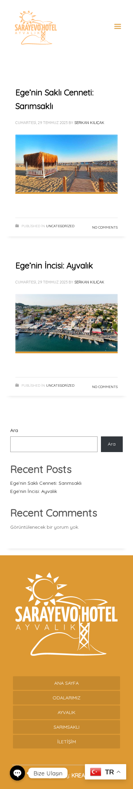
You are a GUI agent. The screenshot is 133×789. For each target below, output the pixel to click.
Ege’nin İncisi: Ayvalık (54, 265)
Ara (14, 430)
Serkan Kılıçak (89, 122)
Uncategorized (60, 226)
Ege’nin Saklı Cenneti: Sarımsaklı (46, 483)
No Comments (105, 227)
